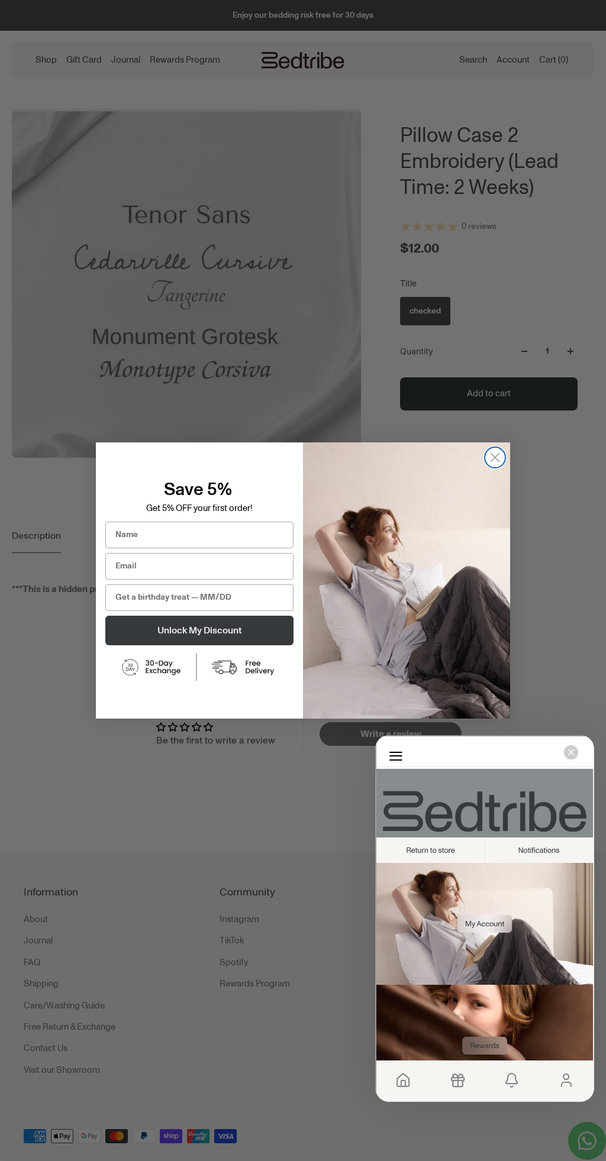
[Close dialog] (495, 457)
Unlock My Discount (199, 630)
